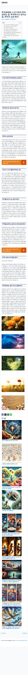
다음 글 (25, 633)
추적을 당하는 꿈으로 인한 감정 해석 (13, 32)
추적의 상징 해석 (9, 27)
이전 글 (3, 633)
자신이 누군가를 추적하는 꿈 (12, 29)
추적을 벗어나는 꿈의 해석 (11, 30)
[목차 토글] (19, 23)
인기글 (4, 37)
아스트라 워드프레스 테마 (21, 640)
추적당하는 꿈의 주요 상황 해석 (12, 35)
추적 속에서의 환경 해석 (11, 33)
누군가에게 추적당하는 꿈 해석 (12, 24)
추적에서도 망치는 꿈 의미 (11, 26)
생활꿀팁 (4, 2)
